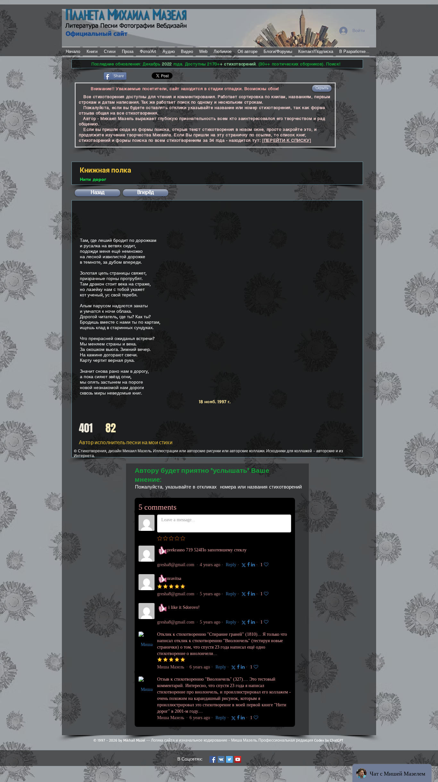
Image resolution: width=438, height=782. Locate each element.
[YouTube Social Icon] (237, 759)
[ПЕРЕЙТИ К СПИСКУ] (286, 140)
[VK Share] (146, 75)
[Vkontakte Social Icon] (221, 759)
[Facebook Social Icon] (212, 759)
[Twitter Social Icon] (229, 759)
